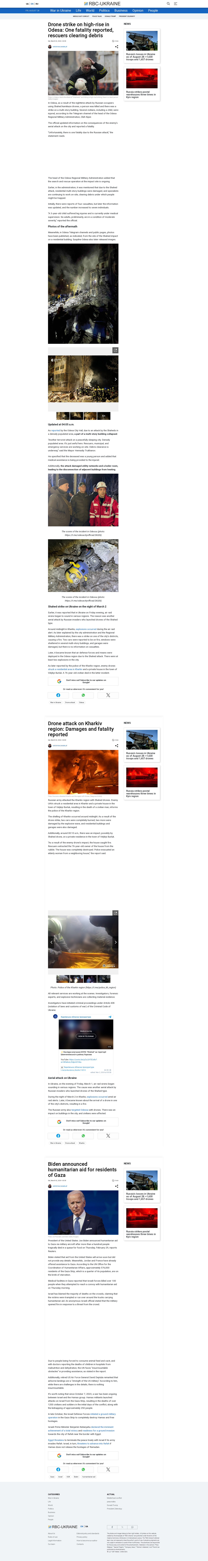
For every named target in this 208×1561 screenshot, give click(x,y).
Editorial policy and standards (88, 1533)
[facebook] (112, 1527)
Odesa (81, 702)
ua (27, 4)
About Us (51, 1533)
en (32, 4)
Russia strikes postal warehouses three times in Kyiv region (141, 95)
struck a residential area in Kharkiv (65, 669)
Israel (60, 1477)
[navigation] (115, 350)
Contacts (80, 1544)
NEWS (127, 23)
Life (78, 10)
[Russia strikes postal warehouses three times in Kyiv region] (142, 79)
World (90, 10)
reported (55, 430)
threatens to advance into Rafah (93, 1443)
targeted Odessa (80, 1109)
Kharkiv (82, 1143)
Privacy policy (82, 1537)
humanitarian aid (88, 1477)
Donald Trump (110, 16)
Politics (104, 10)
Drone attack (70, 702)
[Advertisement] (83, 157)
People (153, 10)
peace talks (97, 16)
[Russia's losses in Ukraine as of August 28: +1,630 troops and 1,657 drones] (142, 41)
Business (121, 10)
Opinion (137, 10)
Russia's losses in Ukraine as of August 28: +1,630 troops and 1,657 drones (140, 57)
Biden (76, 1477)
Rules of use (52, 1537)
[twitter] (122, 1527)
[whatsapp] (132, 1527)
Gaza (52, 1477)
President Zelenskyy (127, 16)
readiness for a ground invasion (98, 1430)
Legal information (54, 1541)
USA (68, 1477)
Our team (51, 1544)
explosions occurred (86, 629)
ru (37, 4)
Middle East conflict (81, 16)
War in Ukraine (60, 10)
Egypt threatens (56, 1440)
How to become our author (87, 1541)
